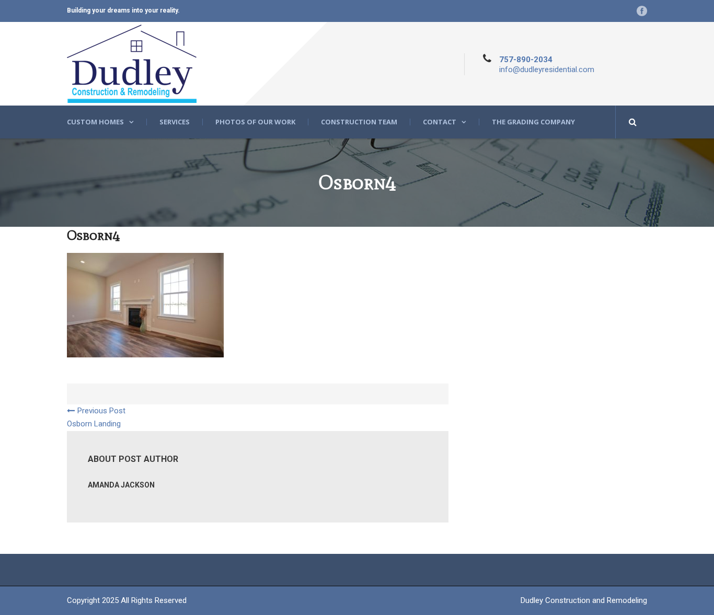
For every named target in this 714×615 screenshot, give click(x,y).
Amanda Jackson (121, 485)
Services (174, 122)
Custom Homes (95, 122)
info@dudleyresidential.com (546, 69)
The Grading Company (533, 122)
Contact (439, 122)
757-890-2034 (525, 59)
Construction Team (359, 122)
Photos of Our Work (255, 122)
